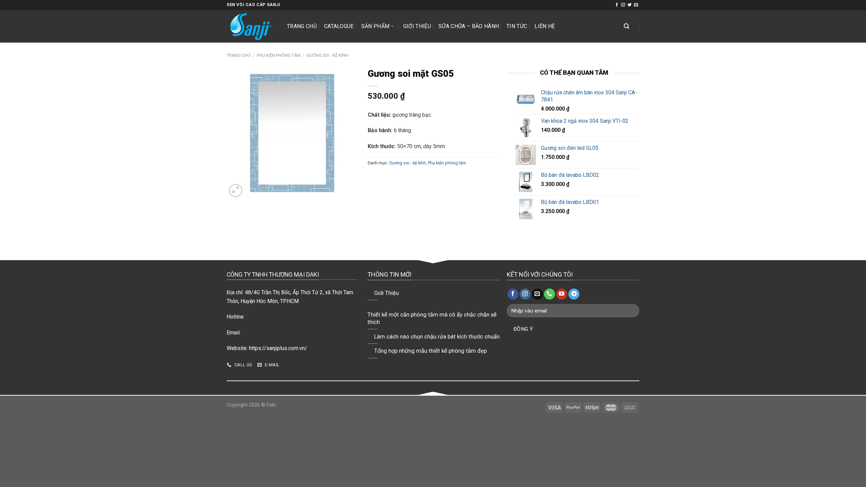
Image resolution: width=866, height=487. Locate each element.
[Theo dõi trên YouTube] (561, 294)
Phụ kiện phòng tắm (278, 55)
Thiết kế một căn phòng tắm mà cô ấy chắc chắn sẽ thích (432, 318)
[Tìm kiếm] (626, 26)
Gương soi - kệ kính (327, 55)
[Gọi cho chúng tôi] (549, 294)
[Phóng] (235, 190)
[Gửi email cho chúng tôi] (636, 5)
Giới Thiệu (417, 26)
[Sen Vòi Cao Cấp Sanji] (252, 26)
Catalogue (339, 26)
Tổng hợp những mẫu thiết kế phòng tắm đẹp (430, 351)
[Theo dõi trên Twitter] (630, 5)
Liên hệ (544, 26)
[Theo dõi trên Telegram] (573, 294)
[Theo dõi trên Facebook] (617, 5)
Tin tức (516, 26)
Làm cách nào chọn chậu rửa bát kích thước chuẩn (437, 336)
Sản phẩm (375, 26)
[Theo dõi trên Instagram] (623, 5)
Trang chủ (302, 26)
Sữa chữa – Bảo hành (468, 26)
